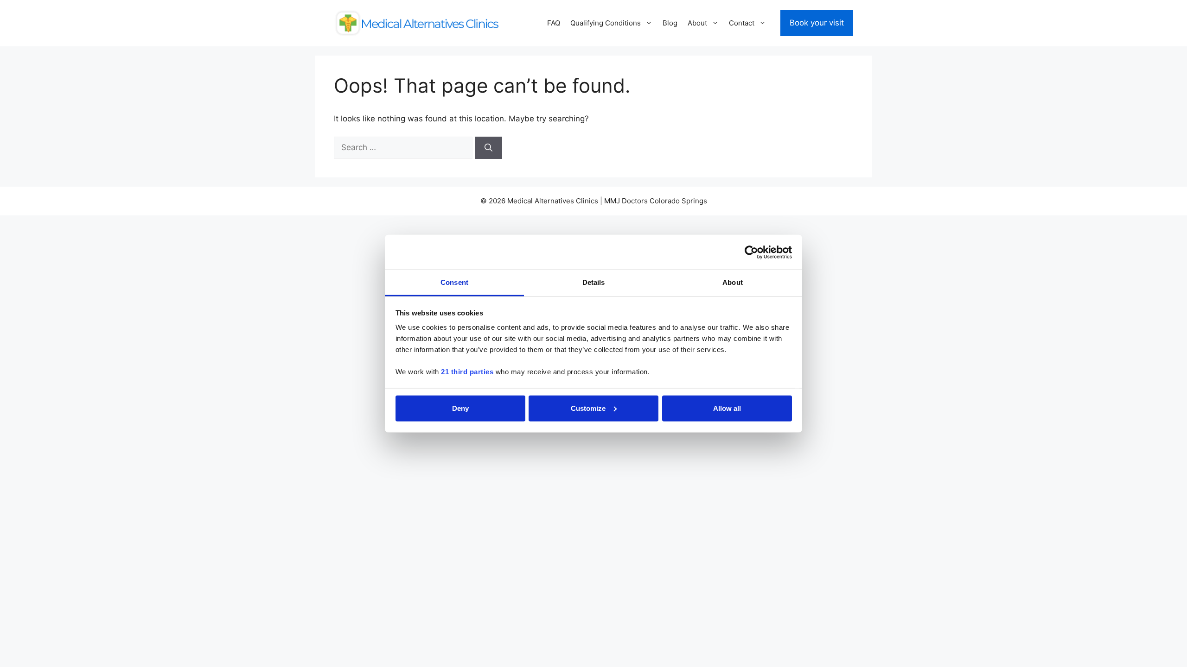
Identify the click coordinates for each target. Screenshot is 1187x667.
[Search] (488, 148)
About (697, 23)
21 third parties (467, 372)
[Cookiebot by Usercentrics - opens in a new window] (751, 252)
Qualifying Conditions (605, 23)
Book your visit (817, 22)
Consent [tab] (454, 282)
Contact (741, 23)
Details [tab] (593, 282)
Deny (460, 408)
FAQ (553, 23)
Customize (588, 408)
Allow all (727, 408)
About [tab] (732, 282)
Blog (670, 23)
